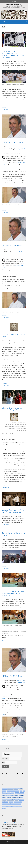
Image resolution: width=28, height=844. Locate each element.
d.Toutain (5, 801)
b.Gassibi (21, 793)
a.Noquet (4, 788)
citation (12, 799)
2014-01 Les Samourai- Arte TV (8, 822)
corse (16, 799)
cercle (4, 799)
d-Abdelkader (21, 799)
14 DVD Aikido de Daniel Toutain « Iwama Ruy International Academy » (13, 593)
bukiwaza (21, 795)
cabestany (14, 797)
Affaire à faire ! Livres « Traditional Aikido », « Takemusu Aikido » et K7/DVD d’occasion (13, 54)
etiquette (4, 806)
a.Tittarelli (10, 788)
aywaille (17, 793)
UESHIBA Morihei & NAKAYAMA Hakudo (13, 336)
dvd (20, 801)
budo (9, 795)
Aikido (20, 788)
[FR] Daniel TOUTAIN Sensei (12, 676)
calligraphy (20, 797)
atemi (4, 793)
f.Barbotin (19, 806)
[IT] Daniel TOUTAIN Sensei (12, 246)
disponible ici (21, 146)
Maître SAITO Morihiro (18, 692)
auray (8, 793)
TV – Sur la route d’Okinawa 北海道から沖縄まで (14, 534)
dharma (11, 801)
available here (21, 252)
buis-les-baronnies (15, 795)
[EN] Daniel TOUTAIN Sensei (12, 143)
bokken (4, 795)
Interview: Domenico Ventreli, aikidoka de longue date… (12, 409)
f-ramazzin (14, 806)
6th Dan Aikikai (9, 185)
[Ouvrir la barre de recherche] (26, 22)
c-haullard (9, 797)
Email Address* (5, 758)
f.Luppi (4, 808)
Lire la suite (6, 109)
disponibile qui (20, 680)
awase (12, 793)
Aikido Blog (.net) (14, 4)
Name (3, 762)
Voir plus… (4, 107)
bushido (4, 797)
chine (8, 799)
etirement (9, 806)
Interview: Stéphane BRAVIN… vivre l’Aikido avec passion (13, 511)
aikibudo (15, 788)
